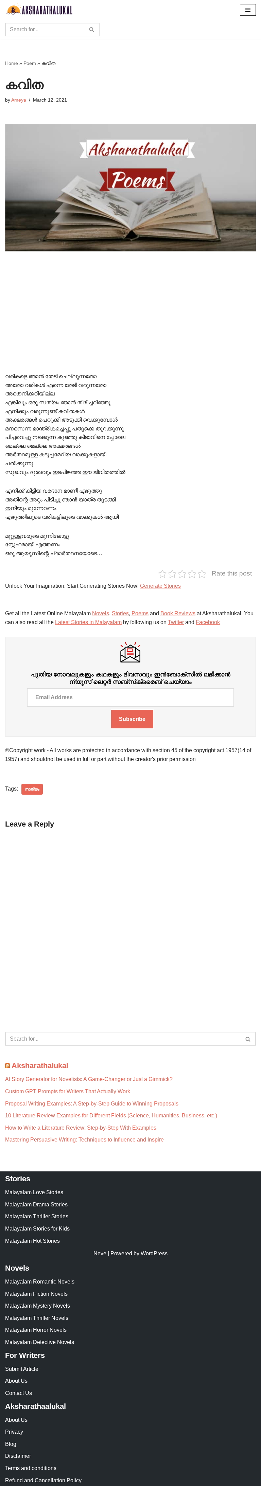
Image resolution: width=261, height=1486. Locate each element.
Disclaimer (18, 1456)
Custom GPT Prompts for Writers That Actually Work (67, 1091)
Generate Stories (160, 586)
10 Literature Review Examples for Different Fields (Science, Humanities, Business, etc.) (111, 1115)
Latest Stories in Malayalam (88, 622)
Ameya (18, 100)
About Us (16, 1381)
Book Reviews (177, 613)
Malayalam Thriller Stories (36, 1216)
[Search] (92, 29)
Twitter (176, 622)
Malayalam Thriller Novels (36, 1318)
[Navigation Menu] (248, 10)
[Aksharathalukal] (39, 10)
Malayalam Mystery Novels (37, 1306)
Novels (100, 613)
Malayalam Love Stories (34, 1192)
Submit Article (21, 1369)
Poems (140, 613)
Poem (29, 63)
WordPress (154, 1253)
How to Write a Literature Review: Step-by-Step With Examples (80, 1128)
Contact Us (18, 1393)
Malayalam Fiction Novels (36, 1294)
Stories (120, 613)
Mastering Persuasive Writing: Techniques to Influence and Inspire (84, 1140)
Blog (10, 1444)
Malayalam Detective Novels (39, 1342)
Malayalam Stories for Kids (37, 1229)
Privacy (14, 1432)
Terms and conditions (30, 1468)
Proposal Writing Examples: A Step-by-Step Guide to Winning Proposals (91, 1104)
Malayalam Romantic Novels (39, 1282)
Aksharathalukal (40, 1065)
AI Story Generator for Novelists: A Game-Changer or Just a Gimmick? (89, 1079)
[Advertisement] (130, 321)
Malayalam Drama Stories (36, 1204)
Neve (99, 1253)
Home (11, 63)
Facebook (208, 622)
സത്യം (32, 789)
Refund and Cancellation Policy (43, 1480)
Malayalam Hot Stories (32, 1241)
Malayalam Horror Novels (36, 1330)
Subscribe (132, 719)
